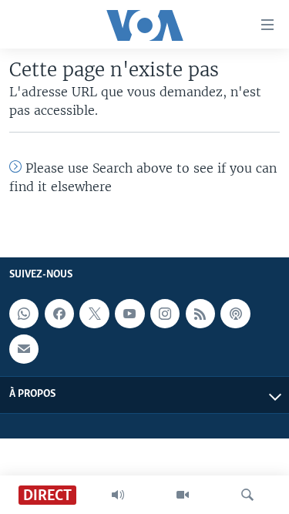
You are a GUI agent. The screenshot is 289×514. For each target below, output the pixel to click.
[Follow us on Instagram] (165, 313)
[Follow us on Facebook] (59, 313)
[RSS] (200, 313)
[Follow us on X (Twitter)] (94, 313)
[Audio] (118, 494)
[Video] (183, 494)
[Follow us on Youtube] (129, 313)
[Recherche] (247, 494)
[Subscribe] (24, 349)
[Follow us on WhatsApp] (24, 313)
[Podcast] (235, 313)
